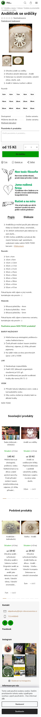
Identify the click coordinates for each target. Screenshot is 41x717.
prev (2, 442)
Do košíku (20, 154)
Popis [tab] (11, 217)
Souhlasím (19, 711)
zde (3, 698)
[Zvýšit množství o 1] (37, 147)
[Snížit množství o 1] (25, 147)
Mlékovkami (19, 246)
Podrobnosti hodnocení (10, 21)
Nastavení (19, 704)
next (38, 442)
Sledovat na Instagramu (21, 681)
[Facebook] (5, 622)
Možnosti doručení (8, 123)
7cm (6, 593)
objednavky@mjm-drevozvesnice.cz (22, 611)
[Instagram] (10, 622)
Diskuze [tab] (28, 217)
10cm (25, 489)
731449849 (13, 616)
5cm (26, 583)
